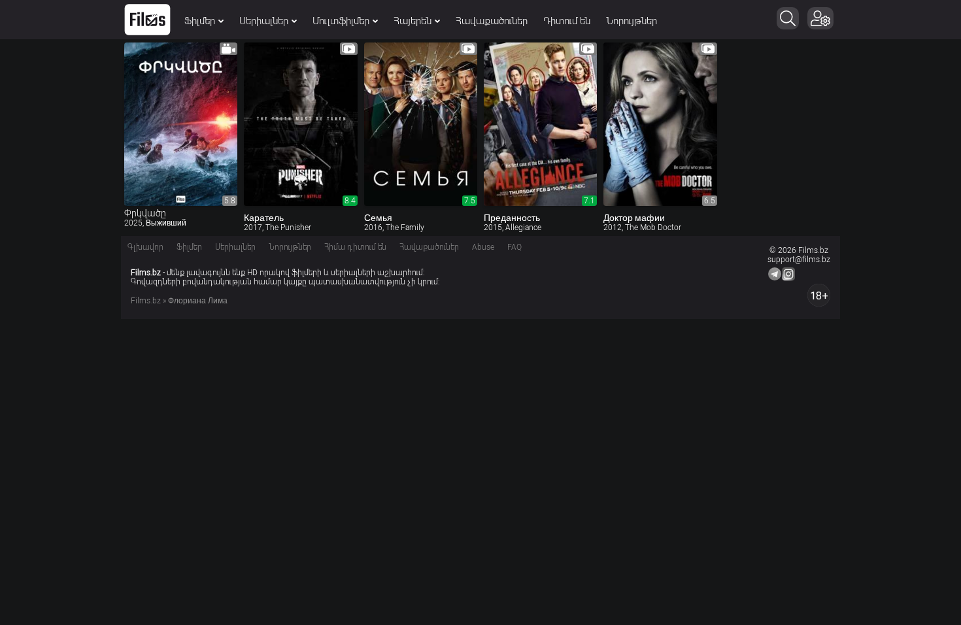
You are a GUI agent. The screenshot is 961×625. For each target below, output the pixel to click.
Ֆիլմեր (199, 21)
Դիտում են (566, 21)
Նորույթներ (631, 21)
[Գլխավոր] (147, 19)
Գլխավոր (145, 247)
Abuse (483, 247)
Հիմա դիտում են (355, 247)
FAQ (514, 247)
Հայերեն (412, 21)
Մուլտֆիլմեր (340, 21)
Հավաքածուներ (492, 21)
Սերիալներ (263, 21)
